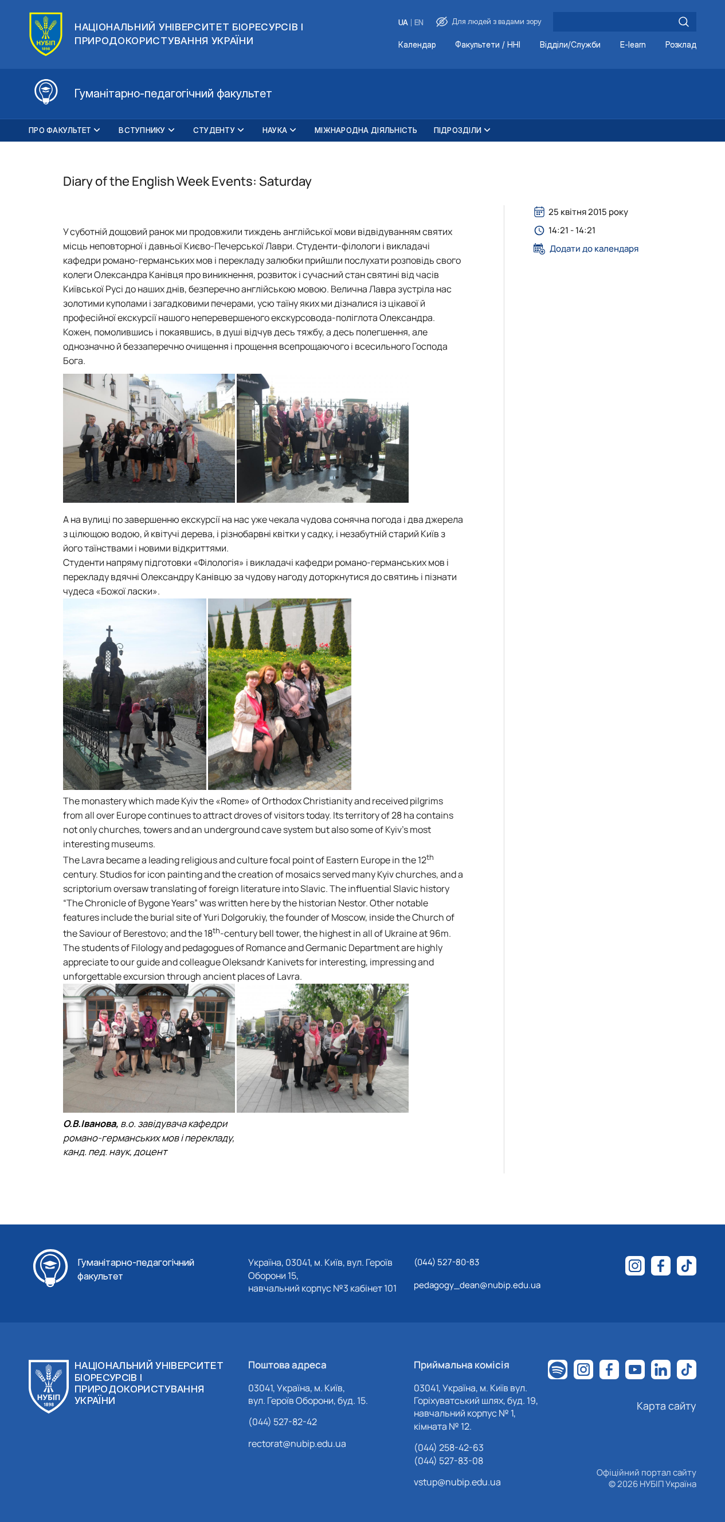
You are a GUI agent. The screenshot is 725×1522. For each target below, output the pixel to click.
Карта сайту (666, 1405)
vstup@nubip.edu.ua (457, 1482)
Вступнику (142, 130)
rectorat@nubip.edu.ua (297, 1443)
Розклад (680, 45)
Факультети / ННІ (487, 45)
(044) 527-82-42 (282, 1421)
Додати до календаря (594, 249)
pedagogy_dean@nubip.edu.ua (477, 1285)
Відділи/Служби (570, 45)
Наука (274, 130)
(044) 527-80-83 (446, 1262)
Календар (417, 45)
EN (419, 22)
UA (403, 22)
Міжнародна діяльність (366, 130)
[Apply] (683, 22)
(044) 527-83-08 (448, 1460)
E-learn (633, 45)
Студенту (214, 130)
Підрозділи (458, 130)
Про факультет (60, 130)
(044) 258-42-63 (449, 1447)
